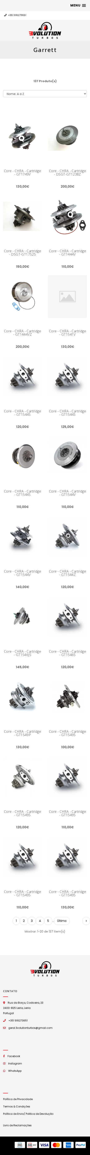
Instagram (15, 1063)
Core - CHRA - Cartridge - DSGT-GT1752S (22, 253)
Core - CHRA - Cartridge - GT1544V (67, 493)
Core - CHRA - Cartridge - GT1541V (67, 333)
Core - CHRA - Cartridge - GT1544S (22, 413)
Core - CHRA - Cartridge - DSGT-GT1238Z (67, 173)
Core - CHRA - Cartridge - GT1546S (67, 653)
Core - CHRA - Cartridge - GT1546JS (22, 653)
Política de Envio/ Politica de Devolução (28, 1114)
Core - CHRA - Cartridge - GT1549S (67, 733)
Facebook (14, 1056)
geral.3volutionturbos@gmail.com (30, 1028)
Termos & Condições (16, 1106)
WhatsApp (15, 1071)
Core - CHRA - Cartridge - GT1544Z (67, 573)
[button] (78, 5)
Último (62, 921)
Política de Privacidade (18, 1099)
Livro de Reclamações (17, 1125)
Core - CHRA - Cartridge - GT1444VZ (22, 333)
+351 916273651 (17, 15)
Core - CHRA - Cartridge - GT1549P (22, 733)
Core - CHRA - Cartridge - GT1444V (67, 253)
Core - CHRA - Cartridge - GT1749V (22, 173)
